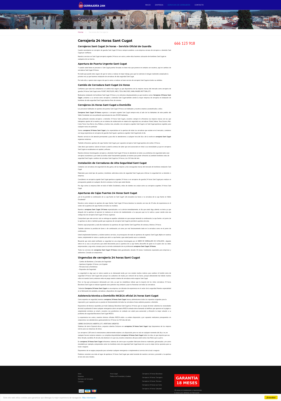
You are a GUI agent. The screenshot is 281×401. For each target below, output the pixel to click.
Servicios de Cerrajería (179, 5)
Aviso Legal (114, 374)
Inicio (148, 5)
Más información (89, 397)
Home (80, 32)
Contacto (199, 5)
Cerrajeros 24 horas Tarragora (152, 377)
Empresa (159, 5)
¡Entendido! (271, 397)
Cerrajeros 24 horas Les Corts (152, 385)
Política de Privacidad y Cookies (120, 376)
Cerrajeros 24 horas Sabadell (152, 389)
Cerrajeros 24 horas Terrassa (151, 381)
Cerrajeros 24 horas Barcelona (152, 374)
